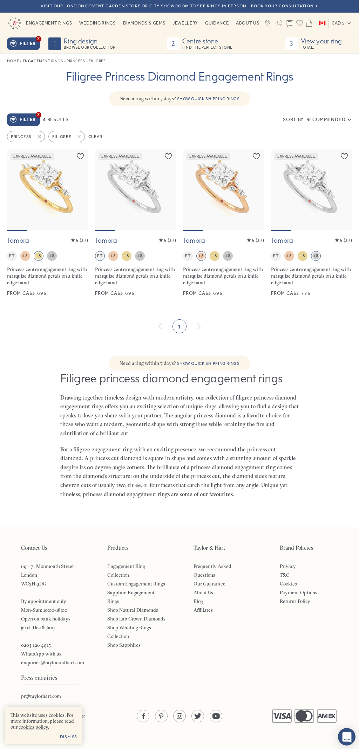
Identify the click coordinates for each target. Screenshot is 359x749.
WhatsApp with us (41, 654)
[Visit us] (268, 23)
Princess (76, 61)
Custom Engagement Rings (136, 584)
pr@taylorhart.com (41, 696)
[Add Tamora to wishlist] (80, 156)
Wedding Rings (97, 23)
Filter (30, 42)
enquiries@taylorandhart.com (52, 662)
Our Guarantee (209, 584)
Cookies (288, 584)
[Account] (279, 23)
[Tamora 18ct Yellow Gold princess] (47, 223)
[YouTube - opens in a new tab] (216, 716)
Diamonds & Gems (144, 23)
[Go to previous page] (160, 326)
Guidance (217, 23)
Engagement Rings (49, 23)
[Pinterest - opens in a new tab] (161, 716)
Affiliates (203, 610)
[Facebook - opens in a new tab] (143, 716)
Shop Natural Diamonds (132, 610)
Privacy (288, 566)
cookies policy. (34, 727)
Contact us (290, 24)
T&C (285, 575)
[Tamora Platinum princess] (135, 223)
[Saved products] (299, 23)
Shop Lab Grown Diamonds (136, 619)
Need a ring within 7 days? (180, 98)
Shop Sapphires (124, 645)
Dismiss (68, 736)
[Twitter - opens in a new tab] (197, 716)
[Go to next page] (199, 326)
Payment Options (298, 592)
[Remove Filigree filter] (79, 136)
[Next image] (78, 190)
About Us (247, 23)
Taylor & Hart (14, 23)
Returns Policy (295, 601)
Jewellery (185, 23)
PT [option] (11, 255)
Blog (198, 601)
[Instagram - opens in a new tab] (179, 716)
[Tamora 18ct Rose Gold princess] (223, 223)
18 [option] (25, 255)
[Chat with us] (346, 736)
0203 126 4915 (36, 645)
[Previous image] (17, 190)
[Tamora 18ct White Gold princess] (311, 223)
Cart (309, 23)
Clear (95, 136)
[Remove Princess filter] (40, 136)
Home (13, 61)
